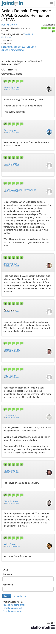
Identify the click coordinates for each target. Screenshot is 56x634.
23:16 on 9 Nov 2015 (12, 503)
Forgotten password (12, 607)
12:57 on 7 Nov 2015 (12, 166)
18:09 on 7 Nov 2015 (12, 378)
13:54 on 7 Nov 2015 (12, 312)
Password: (7, 584)
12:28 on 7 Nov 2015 (12, 132)
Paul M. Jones (9, 24)
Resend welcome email (13, 604)
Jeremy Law (10, 264)
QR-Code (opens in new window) (18, 48)
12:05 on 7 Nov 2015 (12, 89)
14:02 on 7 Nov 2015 (12, 352)
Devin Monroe (11, 163)
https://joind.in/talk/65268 (13, 46)
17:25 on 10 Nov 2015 (12, 546)
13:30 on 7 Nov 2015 (12, 266)
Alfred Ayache (11, 87)
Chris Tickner (11, 501)
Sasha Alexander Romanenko (20, 190)
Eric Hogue (10, 130)
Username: (8, 574)
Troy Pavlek (10, 375)
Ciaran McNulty (12, 349)
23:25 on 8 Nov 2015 (12, 417)
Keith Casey (10, 544)
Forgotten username (12, 611)
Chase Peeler (11, 470)
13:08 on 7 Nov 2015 (12, 192)
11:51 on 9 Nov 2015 (12, 473)
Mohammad (10, 415)
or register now (20, 596)
